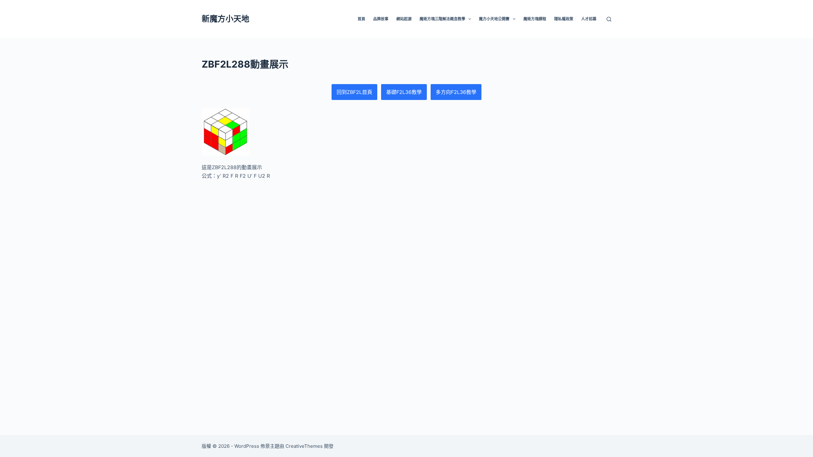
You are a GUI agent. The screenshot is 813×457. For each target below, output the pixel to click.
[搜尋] (609, 19)
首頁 (361, 19)
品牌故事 (380, 19)
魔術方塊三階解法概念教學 (442, 19)
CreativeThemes (304, 446)
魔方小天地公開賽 (494, 19)
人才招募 (588, 19)
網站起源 (404, 19)
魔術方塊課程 (534, 19)
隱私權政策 (563, 19)
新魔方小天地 (225, 18)
